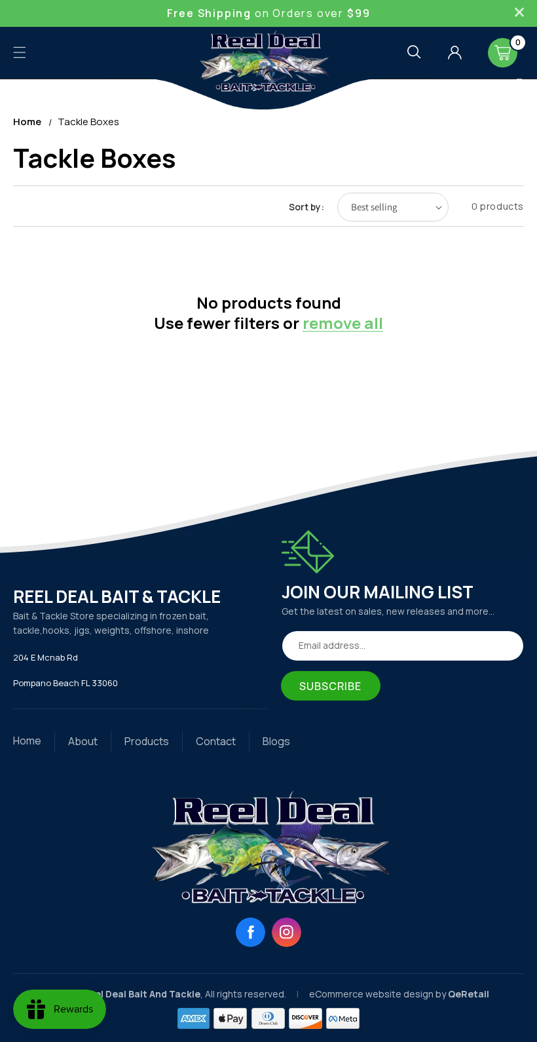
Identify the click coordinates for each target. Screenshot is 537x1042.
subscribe (330, 686)
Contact (216, 741)
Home (27, 121)
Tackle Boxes (88, 121)
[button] (19, 52)
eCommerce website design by (378, 994)
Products (146, 741)
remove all (343, 323)
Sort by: (306, 207)
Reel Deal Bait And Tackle (141, 994)
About (83, 741)
